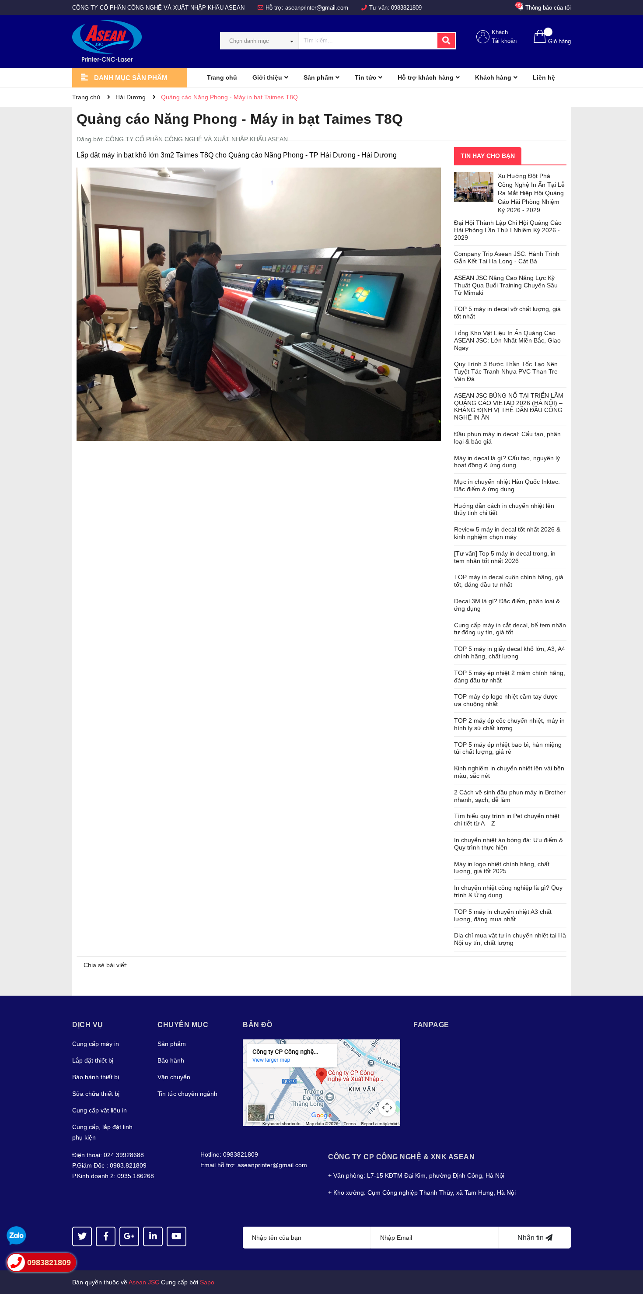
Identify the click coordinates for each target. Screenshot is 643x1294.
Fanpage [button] (431, 1024)
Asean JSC (144, 1282)
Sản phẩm (171, 1043)
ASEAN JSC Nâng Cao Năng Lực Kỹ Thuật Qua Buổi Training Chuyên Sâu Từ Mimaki (506, 285)
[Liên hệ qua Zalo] (16, 1236)
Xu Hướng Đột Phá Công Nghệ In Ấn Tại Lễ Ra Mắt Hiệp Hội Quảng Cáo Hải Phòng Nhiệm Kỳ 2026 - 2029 (531, 192)
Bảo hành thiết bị (95, 1077)
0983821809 (406, 7)
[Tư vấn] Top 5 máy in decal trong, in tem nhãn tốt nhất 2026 (505, 557)
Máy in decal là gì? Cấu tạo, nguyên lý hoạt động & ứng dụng (507, 462)
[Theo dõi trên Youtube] (176, 1236)
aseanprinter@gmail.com (316, 7)
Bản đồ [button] (257, 1024)
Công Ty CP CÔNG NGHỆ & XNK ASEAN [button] (401, 1157)
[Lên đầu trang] (627, 1252)
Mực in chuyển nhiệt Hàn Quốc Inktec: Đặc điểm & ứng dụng (507, 485)
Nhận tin (531, 1238)
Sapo (207, 1282)
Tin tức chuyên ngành (187, 1093)
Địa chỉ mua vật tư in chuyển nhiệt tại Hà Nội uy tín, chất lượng (510, 939)
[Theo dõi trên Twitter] (82, 1236)
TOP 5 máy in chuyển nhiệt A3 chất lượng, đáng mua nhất (503, 915)
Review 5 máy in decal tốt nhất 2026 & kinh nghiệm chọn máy (507, 533)
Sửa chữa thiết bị (95, 1093)
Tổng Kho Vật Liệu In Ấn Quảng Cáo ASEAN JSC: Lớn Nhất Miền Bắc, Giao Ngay (507, 340)
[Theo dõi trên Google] (129, 1236)
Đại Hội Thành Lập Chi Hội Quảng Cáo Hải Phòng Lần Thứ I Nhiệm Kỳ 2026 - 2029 (508, 230)
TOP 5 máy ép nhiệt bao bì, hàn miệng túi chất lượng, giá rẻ (508, 748)
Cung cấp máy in (95, 1043)
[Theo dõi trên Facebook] (105, 1236)
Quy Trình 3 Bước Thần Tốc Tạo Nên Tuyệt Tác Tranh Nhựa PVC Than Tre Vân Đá (506, 371)
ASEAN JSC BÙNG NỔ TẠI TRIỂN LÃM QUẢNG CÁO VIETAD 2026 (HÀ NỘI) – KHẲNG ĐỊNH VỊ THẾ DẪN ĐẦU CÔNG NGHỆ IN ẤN (508, 406)
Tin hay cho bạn (488, 155)
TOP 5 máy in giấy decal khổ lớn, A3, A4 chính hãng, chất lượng (509, 652)
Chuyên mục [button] (182, 1024)
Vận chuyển (173, 1077)
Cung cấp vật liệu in (99, 1110)
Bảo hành (170, 1060)
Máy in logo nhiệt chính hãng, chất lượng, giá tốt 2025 (501, 867)
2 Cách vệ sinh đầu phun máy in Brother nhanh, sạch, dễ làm (510, 796)
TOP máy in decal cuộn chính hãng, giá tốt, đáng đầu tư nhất (508, 581)
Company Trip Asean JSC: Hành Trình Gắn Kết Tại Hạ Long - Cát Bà (506, 257)
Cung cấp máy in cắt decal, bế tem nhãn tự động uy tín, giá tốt (510, 629)
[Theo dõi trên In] (153, 1236)
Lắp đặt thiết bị (92, 1060)
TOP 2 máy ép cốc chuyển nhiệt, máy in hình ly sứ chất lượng (509, 724)
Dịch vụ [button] (87, 1024)
